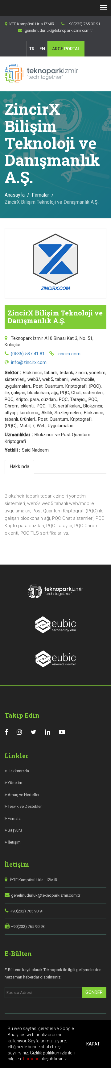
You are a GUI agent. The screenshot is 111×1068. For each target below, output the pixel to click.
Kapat (93, 1043)
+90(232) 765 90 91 (27, 911)
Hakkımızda (18, 771)
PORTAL (66, 48)
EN (42, 48)
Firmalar (40, 195)
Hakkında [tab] (19, 466)
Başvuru (14, 830)
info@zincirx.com (29, 362)
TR (32, 48)
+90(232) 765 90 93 (28, 926)
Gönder (94, 992)
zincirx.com (68, 354)
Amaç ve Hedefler (23, 794)
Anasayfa (15, 195)
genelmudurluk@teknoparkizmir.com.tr (45, 895)
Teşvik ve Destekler (24, 806)
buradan (31, 1058)
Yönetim (14, 782)
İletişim (14, 842)
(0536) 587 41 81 (28, 354)
